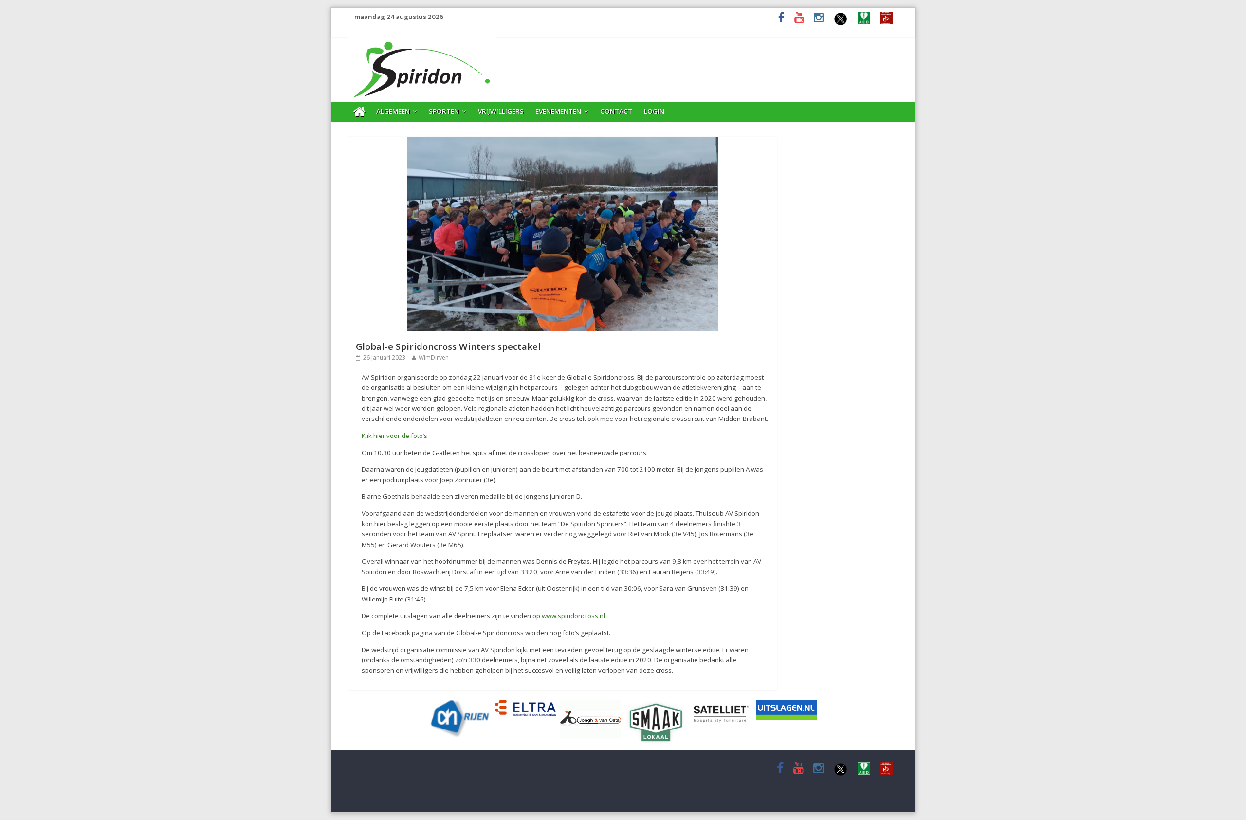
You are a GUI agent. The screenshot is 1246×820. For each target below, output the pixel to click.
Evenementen (558, 111)
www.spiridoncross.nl (573, 615)
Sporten (444, 111)
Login (654, 111)
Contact (616, 111)
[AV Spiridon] (422, 43)
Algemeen (393, 111)
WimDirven (434, 357)
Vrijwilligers (501, 111)
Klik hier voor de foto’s (394, 435)
